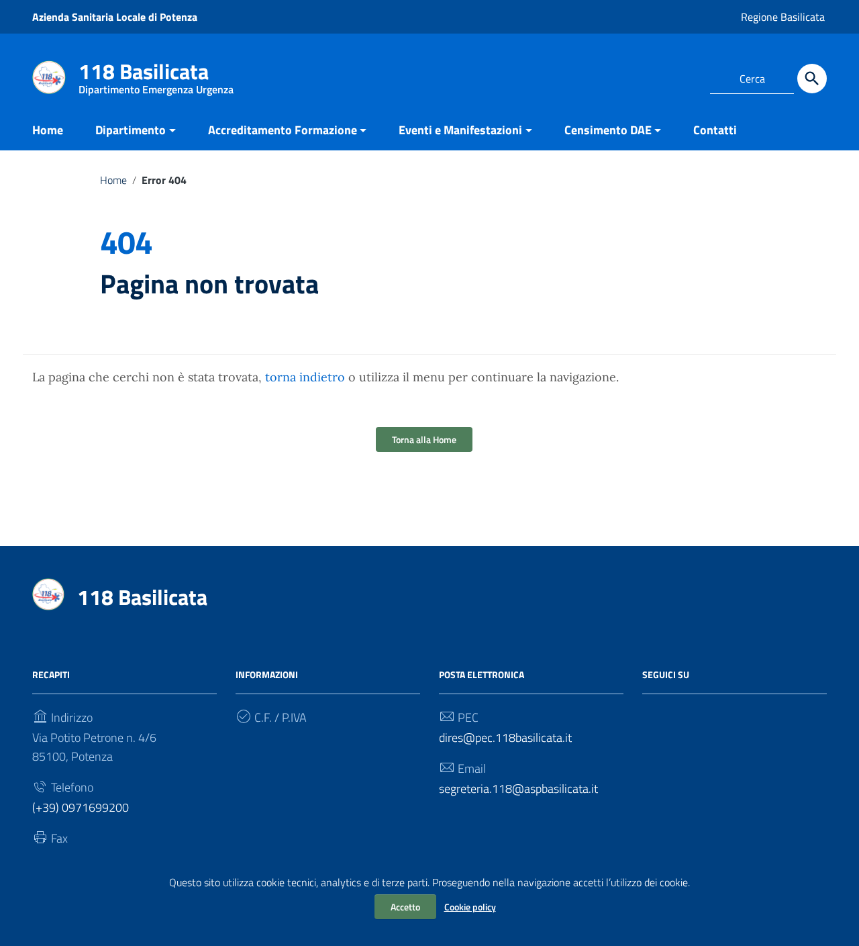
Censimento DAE (608, 130)
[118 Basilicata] (49, 76)
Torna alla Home (424, 439)
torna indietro (305, 377)
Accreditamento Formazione (282, 130)
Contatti (715, 130)
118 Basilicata (156, 74)
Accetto (405, 907)
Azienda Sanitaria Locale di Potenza (114, 17)
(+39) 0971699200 (80, 807)
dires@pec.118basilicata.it (505, 737)
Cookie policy (470, 907)
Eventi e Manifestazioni (460, 130)
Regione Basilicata (783, 17)
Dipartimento (130, 130)
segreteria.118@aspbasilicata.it (518, 788)
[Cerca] (812, 78)
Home (47, 130)
